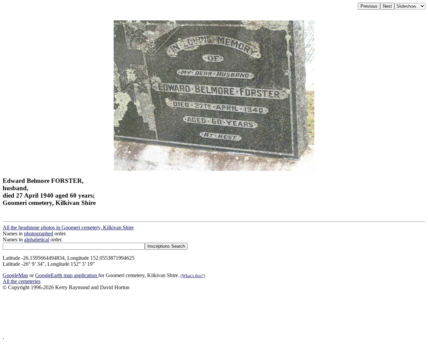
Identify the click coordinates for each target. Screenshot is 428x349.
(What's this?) (193, 275)
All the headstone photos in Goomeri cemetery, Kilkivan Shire (68, 227)
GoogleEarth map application (66, 275)
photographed (38, 233)
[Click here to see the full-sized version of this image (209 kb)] (214, 169)
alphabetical (36, 239)
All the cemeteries (21, 281)
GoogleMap (15, 275)
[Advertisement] (203, 314)
